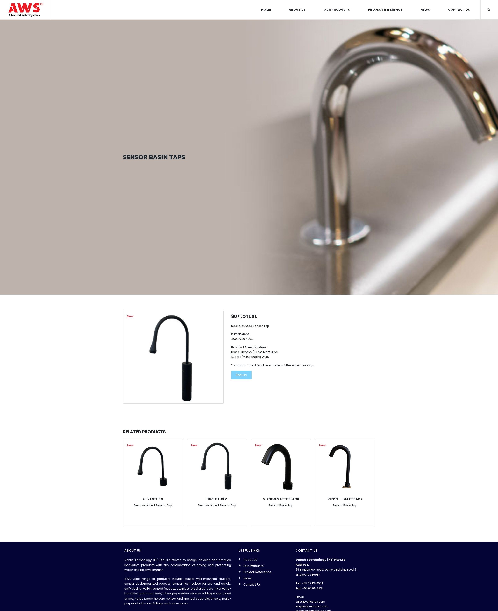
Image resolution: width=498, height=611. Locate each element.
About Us (250, 559)
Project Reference (257, 572)
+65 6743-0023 (312, 583)
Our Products (253, 566)
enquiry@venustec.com (312, 606)
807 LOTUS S (153, 499)
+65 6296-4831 (312, 588)
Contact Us (252, 584)
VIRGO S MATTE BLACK (281, 499)
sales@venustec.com (310, 602)
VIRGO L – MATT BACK (345, 499)
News (247, 578)
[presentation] (378, 482)
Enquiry (241, 375)
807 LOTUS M (217, 499)
